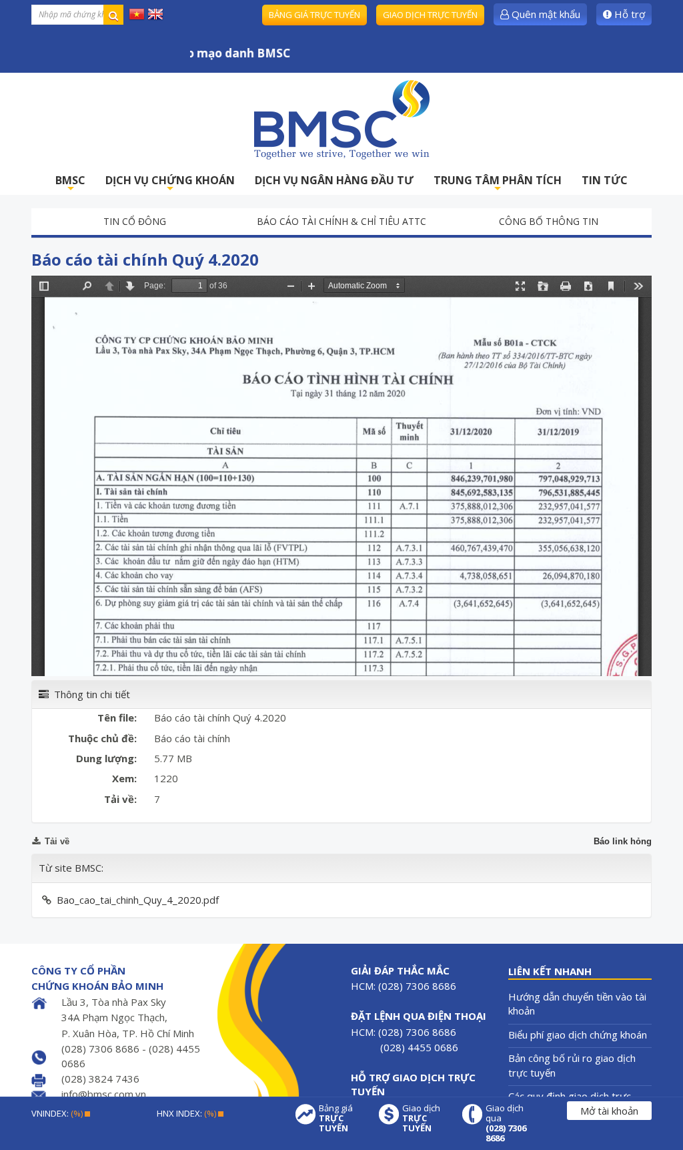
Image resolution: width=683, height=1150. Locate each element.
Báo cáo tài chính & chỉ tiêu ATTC (341, 221)
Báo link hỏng (623, 841)
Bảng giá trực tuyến (314, 15)
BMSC (70, 184)
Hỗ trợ (628, 14)
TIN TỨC (605, 180)
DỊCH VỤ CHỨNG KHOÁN (170, 184)
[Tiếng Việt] (137, 13)
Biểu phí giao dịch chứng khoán (577, 1034)
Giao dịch (421, 1118)
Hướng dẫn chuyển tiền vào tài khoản (577, 1003)
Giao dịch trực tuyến (430, 15)
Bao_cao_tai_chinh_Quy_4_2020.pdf (138, 899)
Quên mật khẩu (544, 14)
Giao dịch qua (506, 1123)
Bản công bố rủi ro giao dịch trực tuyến (572, 1065)
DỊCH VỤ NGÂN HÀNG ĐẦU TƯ (334, 180)
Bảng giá (336, 1118)
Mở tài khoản (609, 1110)
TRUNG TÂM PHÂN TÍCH (498, 184)
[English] (155, 13)
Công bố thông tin (548, 221)
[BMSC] (341, 119)
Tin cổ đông (134, 221)
